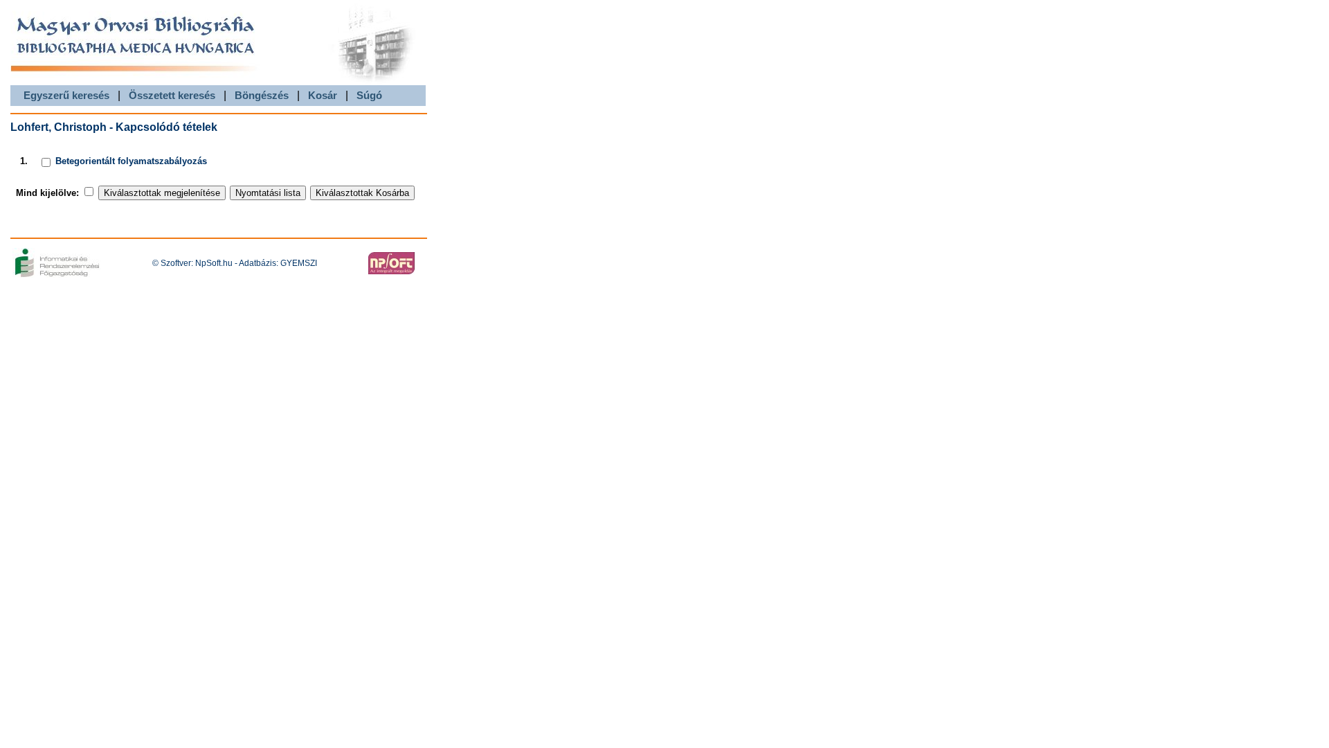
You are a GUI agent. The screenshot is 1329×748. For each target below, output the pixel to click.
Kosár (322, 95)
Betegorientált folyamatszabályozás (131, 161)
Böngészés (262, 95)
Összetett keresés (172, 95)
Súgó (369, 95)
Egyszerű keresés (66, 95)
